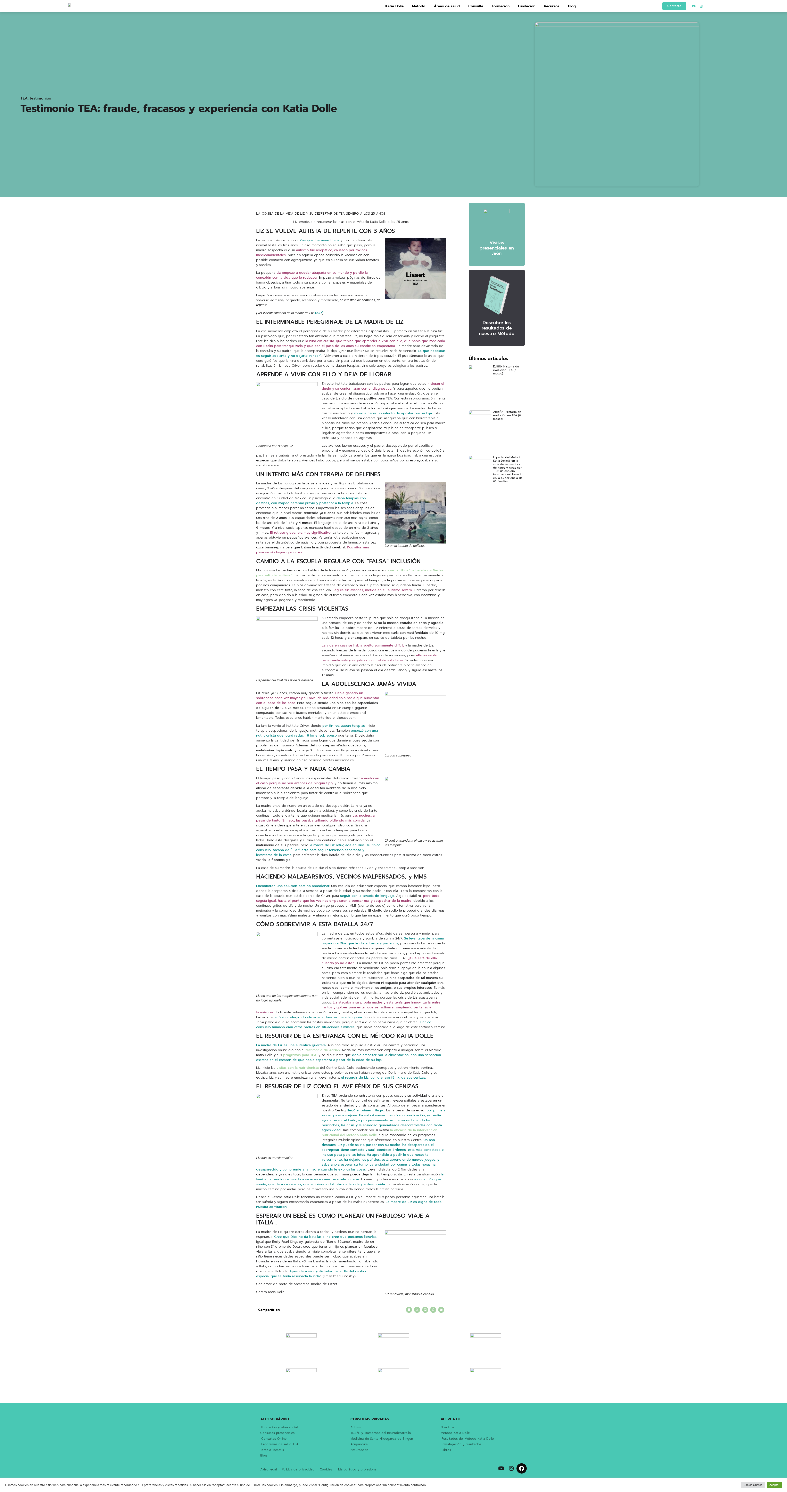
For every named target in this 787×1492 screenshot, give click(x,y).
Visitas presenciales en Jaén (497, 248)
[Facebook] (521, 1468)
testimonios (40, 98)
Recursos (552, 6)
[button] (409, 1310)
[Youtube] (693, 6)
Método (418, 6)
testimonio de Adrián (323, 1050)
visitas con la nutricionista (297, 1067)
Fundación (526, 6)
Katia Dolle (394, 6)
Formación (501, 6)
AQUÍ (318, 313)
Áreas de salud (447, 6)
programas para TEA (299, 1055)
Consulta (475, 6)
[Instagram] (701, 6)
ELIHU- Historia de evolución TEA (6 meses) (506, 370)
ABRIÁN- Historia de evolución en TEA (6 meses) (507, 415)
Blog (572, 6)
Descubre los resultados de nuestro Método (496, 328)
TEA (23, 98)
